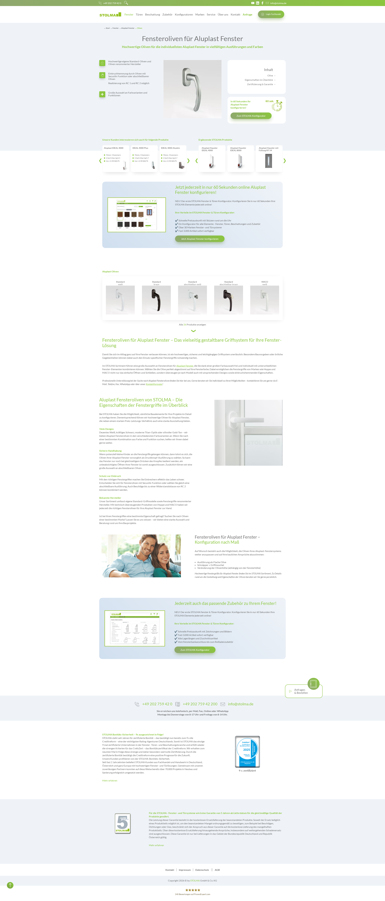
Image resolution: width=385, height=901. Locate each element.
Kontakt (235, 14)
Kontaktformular (154, 384)
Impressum (185, 869)
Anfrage (247, 14)
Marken (199, 14)
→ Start (107, 28)
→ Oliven (138, 28)
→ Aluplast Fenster (126, 28)
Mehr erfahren (109, 780)
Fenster (129, 14)
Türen (139, 14)
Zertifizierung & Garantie (260, 84)
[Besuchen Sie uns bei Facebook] (262, 3)
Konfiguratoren (184, 14)
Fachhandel (273, 14)
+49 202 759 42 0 (112, 3)
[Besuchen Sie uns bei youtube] (252, 3)
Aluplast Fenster (184, 365)
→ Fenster (114, 28)
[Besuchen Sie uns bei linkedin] (257, 3)
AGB (217, 869)
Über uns (223, 14)
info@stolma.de (278, 3)
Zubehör (167, 14)
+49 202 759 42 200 (200, 704)
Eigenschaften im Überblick (259, 79)
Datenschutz (202, 869)
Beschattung (152, 14)
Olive (270, 75)
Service (211, 14)
